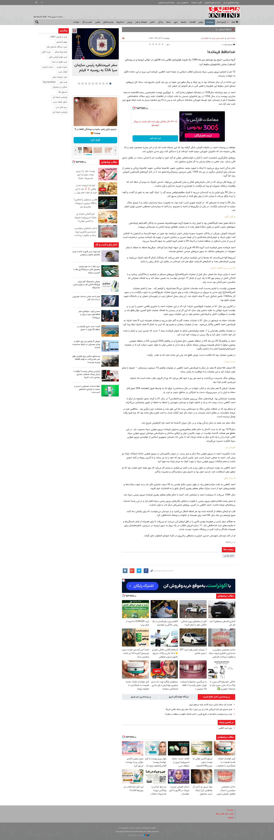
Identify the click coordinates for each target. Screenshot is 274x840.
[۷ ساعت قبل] (110, 256)
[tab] (216, 697)
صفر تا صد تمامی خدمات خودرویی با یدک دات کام (86, 298)
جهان (201, 22)
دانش (152, 22)
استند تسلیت (47, 67)
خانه (233, 22)
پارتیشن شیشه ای (60, 97)
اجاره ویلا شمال (61, 52)
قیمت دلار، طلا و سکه (225, 813)
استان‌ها (120, 22)
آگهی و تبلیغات (196, 2)
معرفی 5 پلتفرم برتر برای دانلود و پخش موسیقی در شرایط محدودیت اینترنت (86, 344)
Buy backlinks (49, 82)
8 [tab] (85, 84)
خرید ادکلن (46, 52)
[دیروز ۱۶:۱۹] (110, 346)
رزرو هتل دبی (61, 107)
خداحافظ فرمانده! (221, 52)
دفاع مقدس (229, 555)
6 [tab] (92, 84)
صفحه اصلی (231, 38)
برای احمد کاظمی (225, 728)
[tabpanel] (95, 52)
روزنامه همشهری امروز (231, 2)
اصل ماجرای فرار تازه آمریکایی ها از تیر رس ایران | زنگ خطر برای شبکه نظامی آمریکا (199, 709)
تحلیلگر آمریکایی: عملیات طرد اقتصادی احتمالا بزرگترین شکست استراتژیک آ (200, 29)
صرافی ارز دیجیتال (60, 87)
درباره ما (230, 810)
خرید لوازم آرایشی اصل (58, 57)
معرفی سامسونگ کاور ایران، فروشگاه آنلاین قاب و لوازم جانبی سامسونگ (86, 284)
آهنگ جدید (62, 72)
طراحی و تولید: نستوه (136, 835)
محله (168, 22)
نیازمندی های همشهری (213, 2)
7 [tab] (89, 84)
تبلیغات (231, 817)
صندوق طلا (62, 92)
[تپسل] (133, 108)
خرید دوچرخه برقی (59, 77)
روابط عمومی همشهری (166, 2)
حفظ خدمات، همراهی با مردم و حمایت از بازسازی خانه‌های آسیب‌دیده (87, 389)
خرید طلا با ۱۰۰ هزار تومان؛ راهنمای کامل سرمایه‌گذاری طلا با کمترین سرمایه (87, 269)
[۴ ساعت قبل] (95, 43)
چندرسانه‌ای (108, 22)
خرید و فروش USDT (58, 37)
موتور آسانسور (61, 42)
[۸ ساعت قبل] (110, 271)
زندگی (160, 22)
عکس (97, 22)
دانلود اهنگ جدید (60, 102)
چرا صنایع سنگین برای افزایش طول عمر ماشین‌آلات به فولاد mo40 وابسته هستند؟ (86, 359)
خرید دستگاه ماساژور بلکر (57, 47)
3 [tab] (103, 84)
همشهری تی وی (182, 2)
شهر (176, 22)
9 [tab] (82, 84)
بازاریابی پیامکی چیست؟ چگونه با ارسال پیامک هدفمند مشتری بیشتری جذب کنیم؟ (87, 374)
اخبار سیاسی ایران (218, 38)
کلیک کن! (95, 140)
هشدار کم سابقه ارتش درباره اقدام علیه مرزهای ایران (210, 704)
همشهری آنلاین (222, 12)
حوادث (76, 22)
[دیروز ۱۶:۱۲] (110, 390)
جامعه (183, 22)
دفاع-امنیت (205, 38)
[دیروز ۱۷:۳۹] (110, 316)
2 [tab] (106, 84)
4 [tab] (99, 84)
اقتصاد (192, 22)
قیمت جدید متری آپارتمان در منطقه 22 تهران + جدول (88, 328)
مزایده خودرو (62, 67)
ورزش (129, 22)
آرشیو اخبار (221, 22)
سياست (209, 22)
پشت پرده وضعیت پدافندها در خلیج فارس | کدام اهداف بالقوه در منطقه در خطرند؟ (198, 714)
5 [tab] (96, 84)
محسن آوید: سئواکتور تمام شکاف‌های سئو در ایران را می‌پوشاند (89, 314)
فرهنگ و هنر (141, 22)
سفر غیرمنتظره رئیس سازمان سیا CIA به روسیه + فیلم (95, 67)
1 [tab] (110, 84)
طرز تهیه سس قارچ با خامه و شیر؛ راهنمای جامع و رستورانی (86, 253)
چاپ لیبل (63, 82)
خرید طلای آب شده (59, 62)
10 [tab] (79, 84)
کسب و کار (87, 22)
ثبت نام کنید (155, 138)
